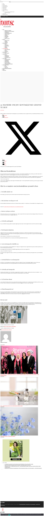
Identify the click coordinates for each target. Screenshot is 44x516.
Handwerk (7, 55)
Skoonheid (5, 5)
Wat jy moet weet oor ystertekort (10, 326)
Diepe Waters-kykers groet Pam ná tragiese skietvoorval (18, 465)
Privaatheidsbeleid (22, 504)
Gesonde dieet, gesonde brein (7, 436)
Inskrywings (7, 12)
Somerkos (7, 32)
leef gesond (7, 329)
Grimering (7, 45)
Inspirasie (7, 61)
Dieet (6, 50)
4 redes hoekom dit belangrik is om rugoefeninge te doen (13, 206)
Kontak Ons (5, 14)
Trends (6, 42)
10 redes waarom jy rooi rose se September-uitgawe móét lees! (19, 464)
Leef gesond (7, 49)
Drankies (6, 36)
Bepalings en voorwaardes (30, 504)
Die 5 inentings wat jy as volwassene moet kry (11, 405)
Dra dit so (7, 40)
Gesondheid (5, 6)
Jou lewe (5, 58)
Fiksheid (6, 51)
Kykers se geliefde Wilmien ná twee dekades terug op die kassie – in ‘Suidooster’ (23, 468)
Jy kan (6, 37)
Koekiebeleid (2, 505)
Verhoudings (7, 59)
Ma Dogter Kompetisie (9, 11)
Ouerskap (7, 60)
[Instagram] (3, 502)
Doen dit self (7, 57)
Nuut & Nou (7, 38)
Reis (5, 65)
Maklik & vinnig (8, 30)
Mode (4, 4)
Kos (3, 3)
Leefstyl (4, 8)
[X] (1, 502)
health (10, 329)
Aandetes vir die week (9, 31)
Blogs (6, 66)
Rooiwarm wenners (7, 68)
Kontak (4, 70)
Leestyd (4, 13)
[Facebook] (2, 502)
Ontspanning (6, 64)
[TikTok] (0, 502)
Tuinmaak (7, 56)
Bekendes (5, 7)
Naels (6, 46)
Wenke (6, 41)
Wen (3, 10)
